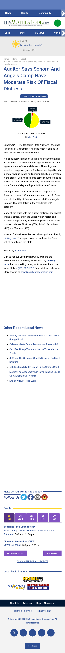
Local (8, 33)
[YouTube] (32, 633)
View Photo (32, 137)
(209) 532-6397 (26, 268)
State (23, 33)
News (8, 13)
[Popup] (57, 23)
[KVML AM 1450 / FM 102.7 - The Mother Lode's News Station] (33, 579)
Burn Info (38, 45)
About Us (14, 603)
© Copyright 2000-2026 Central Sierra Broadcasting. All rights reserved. (32, 621)
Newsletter (49, 603)
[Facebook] (23, 633)
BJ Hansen (20, 250)
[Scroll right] (63, 13)
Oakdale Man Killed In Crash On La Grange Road (34, 367)
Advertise (27, 603)
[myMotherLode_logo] (26, 23)
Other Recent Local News (24, 328)
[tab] (9, 517)
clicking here (10, 238)
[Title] (51, 633)
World (57, 33)
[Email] (41, 633)
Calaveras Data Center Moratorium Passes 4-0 (33, 344)
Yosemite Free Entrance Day (19, 526)
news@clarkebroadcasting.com (37, 272)
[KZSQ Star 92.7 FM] (15, 586)
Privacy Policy (44, 610)
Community (45, 13)
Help (38, 603)
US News (39, 33)
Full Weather (26, 45)
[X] (14, 633)
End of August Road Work (22, 380)
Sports (24, 13)
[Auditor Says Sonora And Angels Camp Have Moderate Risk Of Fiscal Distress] (31, 129)
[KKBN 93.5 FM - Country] (38, 586)
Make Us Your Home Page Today (23, 491)
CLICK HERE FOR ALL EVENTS (32, 561)
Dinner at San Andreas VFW (19, 541)
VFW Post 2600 (12, 545)
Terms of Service (23, 610)
